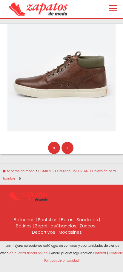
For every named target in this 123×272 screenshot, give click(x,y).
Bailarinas (24, 220)
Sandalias (87, 220)
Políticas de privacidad (61, 260)
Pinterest (99, 253)
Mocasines (70, 232)
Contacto (116, 253)
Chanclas (66, 226)
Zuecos (88, 226)
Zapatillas (45, 226)
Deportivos (43, 232)
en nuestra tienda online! (29, 253)
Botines (24, 226)
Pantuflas (48, 220)
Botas (67, 220)
